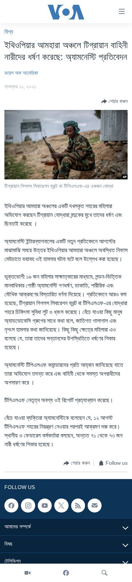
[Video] (27, 573)
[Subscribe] (95, 506)
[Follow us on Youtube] (45, 506)
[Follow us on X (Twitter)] (61, 506)
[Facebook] (66, 573)
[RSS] (78, 506)
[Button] (114, 101)
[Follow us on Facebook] (11, 506)
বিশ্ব (8, 32)
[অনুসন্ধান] (104, 573)
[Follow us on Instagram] (28, 506)
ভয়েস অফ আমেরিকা (21, 73)
